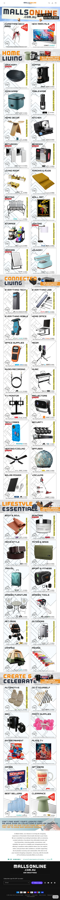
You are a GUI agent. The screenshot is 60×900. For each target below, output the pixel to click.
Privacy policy (34, 895)
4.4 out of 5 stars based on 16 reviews (33, 859)
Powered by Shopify (19, 895)
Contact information (31, 896)
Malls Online (12, 895)
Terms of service (42, 895)
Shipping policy (50, 895)
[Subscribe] (28, 882)
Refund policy (27, 895)
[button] (4, 3)
